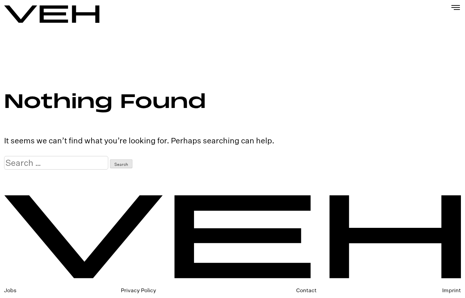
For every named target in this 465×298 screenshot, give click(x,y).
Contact (306, 290)
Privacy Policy (138, 290)
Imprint (451, 290)
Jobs (10, 290)
